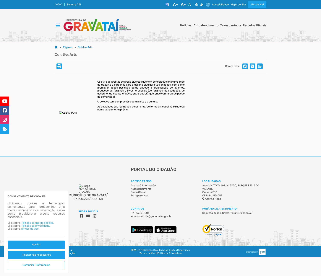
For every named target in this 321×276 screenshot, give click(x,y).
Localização (211, 181)
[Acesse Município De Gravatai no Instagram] (94, 216)
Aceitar (36, 244)
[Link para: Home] (56, 47)
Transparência (230, 25)
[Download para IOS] (165, 232)
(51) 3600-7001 (140, 213)
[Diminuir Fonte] (183, 5)
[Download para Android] (142, 232)
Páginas (67, 47)
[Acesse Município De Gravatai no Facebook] (81, 216)
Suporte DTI (74, 4)
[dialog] (36, 232)
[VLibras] (201, 4)
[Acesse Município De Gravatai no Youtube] (88, 216)
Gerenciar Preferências (36, 265)
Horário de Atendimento (219, 208)
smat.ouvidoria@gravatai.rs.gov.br (151, 216)
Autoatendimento (205, 25)
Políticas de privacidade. (35, 225)
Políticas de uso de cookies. (37, 222)
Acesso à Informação (143, 185)
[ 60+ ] (58, 4)
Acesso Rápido (141, 181)
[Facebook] (4, 110)
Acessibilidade (220, 4)
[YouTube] (4, 101)
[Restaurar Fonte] (190, 5)
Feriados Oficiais (254, 25)
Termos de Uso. (30, 228)
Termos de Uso (147, 253)
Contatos (137, 208)
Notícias (186, 25)
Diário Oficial (138, 192)
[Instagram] (4, 119)
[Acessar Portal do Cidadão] (97, 25)
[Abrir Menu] (57, 25)
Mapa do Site (238, 4)
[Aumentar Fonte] (175, 5)
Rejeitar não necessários (36, 254)
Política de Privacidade (169, 253)
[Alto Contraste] (196, 4)
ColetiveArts (85, 47)
